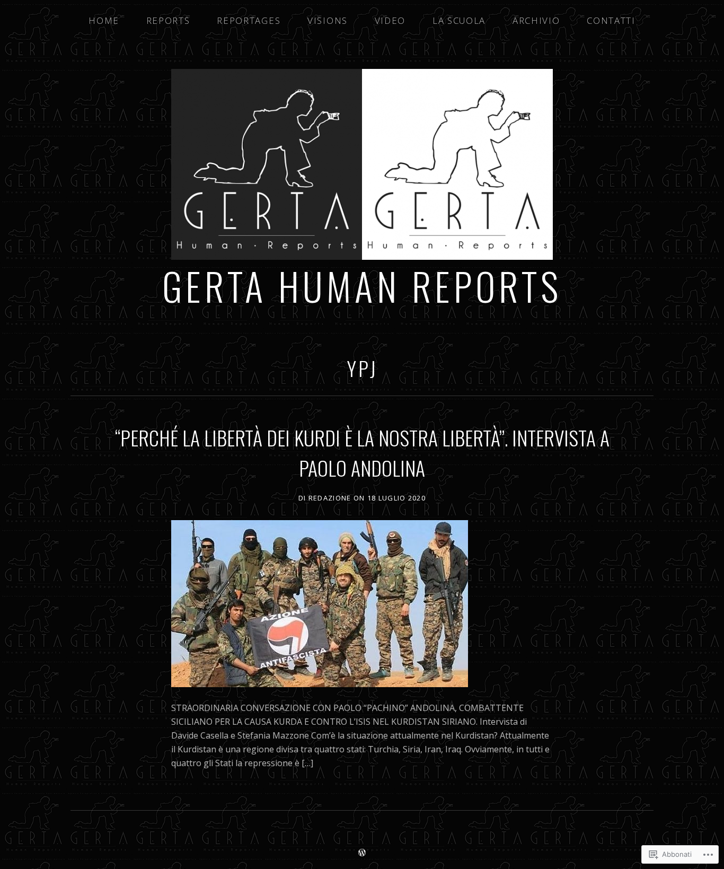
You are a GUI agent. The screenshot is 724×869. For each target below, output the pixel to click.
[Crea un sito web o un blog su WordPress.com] (362, 853)
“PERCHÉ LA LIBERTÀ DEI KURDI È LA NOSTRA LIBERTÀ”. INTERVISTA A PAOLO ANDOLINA (362, 452)
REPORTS (168, 20)
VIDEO (390, 20)
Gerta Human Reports (362, 286)
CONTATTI (611, 20)
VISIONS (327, 20)
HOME (104, 20)
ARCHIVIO (536, 20)
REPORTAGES (248, 20)
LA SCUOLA (458, 20)
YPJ (362, 368)
